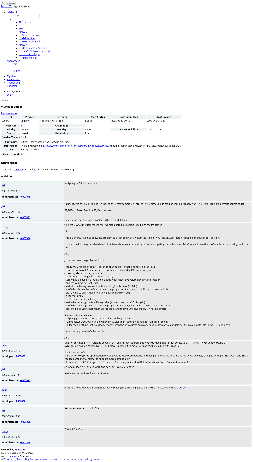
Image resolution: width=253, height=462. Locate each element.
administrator (13, 456)
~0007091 (25, 380)
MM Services (27, 38)
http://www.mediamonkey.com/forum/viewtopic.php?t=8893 (76, 145)
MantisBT (20, 449)
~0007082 (25, 217)
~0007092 (20, 401)
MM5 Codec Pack (29, 41)
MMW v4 (12, 12)
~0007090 (20, 356)
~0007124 (25, 442)
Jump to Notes (9, 113)
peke (4, 345)
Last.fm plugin (29, 54)
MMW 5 (23, 31)
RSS (15, 64)
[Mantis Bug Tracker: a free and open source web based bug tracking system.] (51, 459)
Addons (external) (30, 35)
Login (10, 94)
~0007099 (25, 421)
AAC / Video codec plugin (35, 51)
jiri (22, 125)
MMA (21, 28)
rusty (5, 227)
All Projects (25, 22)
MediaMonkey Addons (32, 48)
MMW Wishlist (28, 57)
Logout (17, 70)
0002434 (18, 169)
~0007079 (25, 196)
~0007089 (25, 238)
